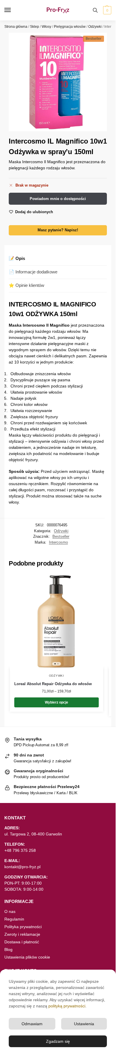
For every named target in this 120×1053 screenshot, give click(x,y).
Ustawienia (84, 1023)
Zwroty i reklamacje (22, 934)
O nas (9, 911)
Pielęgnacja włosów (70, 27)
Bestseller (60, 536)
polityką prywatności (66, 1006)
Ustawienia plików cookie (27, 957)
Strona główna (15, 27)
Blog (8, 949)
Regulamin (14, 919)
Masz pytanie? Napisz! (58, 230)
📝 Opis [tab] (17, 258)
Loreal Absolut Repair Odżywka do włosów (53, 684)
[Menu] (13, 10)
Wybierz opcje (56, 702)
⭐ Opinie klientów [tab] (26, 285)
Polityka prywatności (23, 926)
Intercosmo (58, 542)
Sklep (34, 27)
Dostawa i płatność (21, 942)
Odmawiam (32, 1023)
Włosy (46, 27)
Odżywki (95, 27)
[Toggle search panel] (95, 10)
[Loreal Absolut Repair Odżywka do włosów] (56, 621)
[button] (106, 10)
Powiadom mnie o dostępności (58, 199)
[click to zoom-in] (58, 82)
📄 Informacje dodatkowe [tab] (33, 271)
